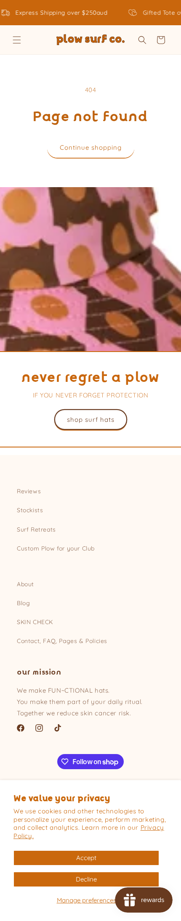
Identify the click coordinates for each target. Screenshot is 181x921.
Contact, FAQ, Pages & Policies (62, 641)
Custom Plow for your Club (56, 548)
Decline (86, 879)
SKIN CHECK (35, 622)
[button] (17, 40)
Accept (86, 858)
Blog (23, 603)
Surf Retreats (36, 529)
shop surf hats (90, 419)
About (25, 584)
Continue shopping (91, 147)
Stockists (30, 510)
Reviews (29, 491)
